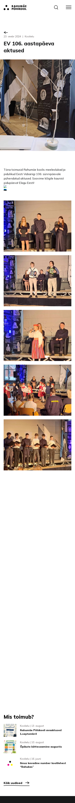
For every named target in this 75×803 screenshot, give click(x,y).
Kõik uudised (13, 783)
